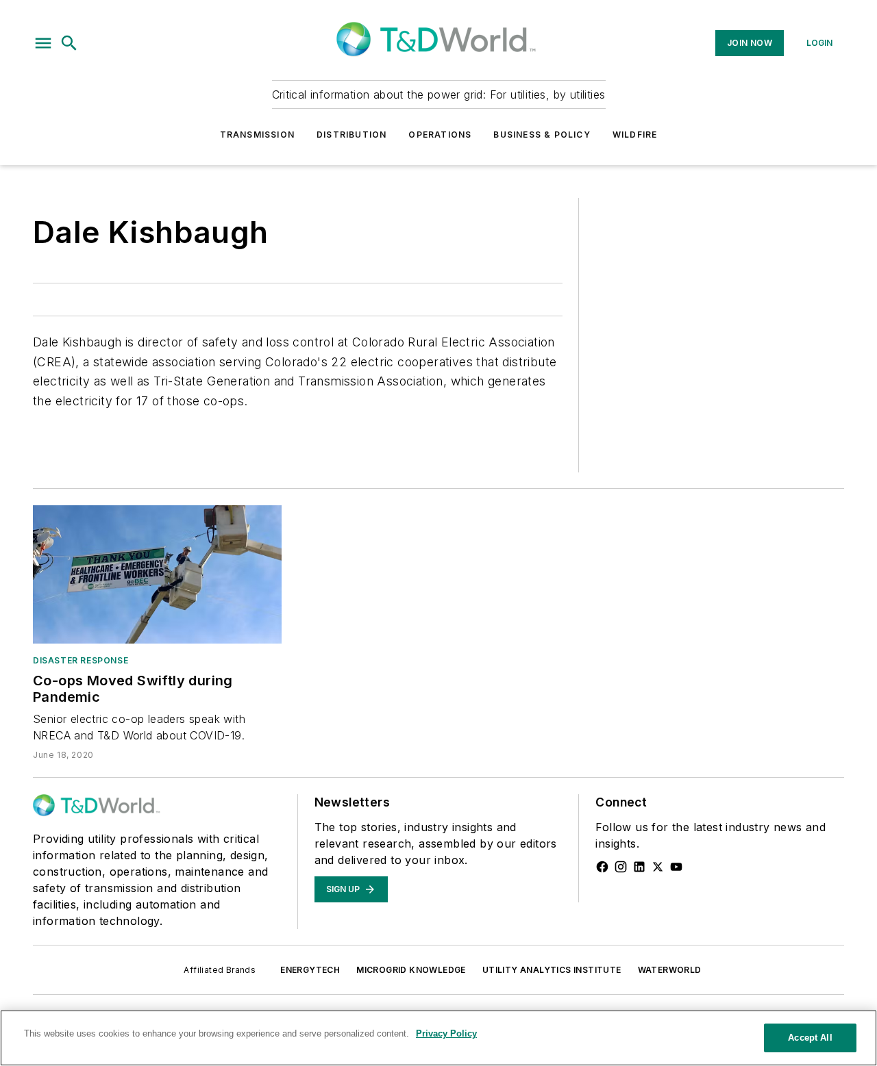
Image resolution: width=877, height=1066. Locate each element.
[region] (438, 1038)
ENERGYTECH (310, 970)
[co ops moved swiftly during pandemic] (157, 574)
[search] (69, 43)
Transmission (257, 134)
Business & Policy (541, 134)
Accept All (810, 1037)
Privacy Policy (446, 1033)
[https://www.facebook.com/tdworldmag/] (602, 867)
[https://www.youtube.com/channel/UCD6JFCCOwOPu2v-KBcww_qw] (676, 867)
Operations (439, 134)
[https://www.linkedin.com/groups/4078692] (639, 867)
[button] (43, 43)
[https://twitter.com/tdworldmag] (658, 867)
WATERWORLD (670, 970)
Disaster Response (80, 660)
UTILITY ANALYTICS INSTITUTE (551, 970)
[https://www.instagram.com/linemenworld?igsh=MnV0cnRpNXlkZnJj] (621, 867)
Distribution (351, 134)
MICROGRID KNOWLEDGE (411, 970)
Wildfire (635, 134)
